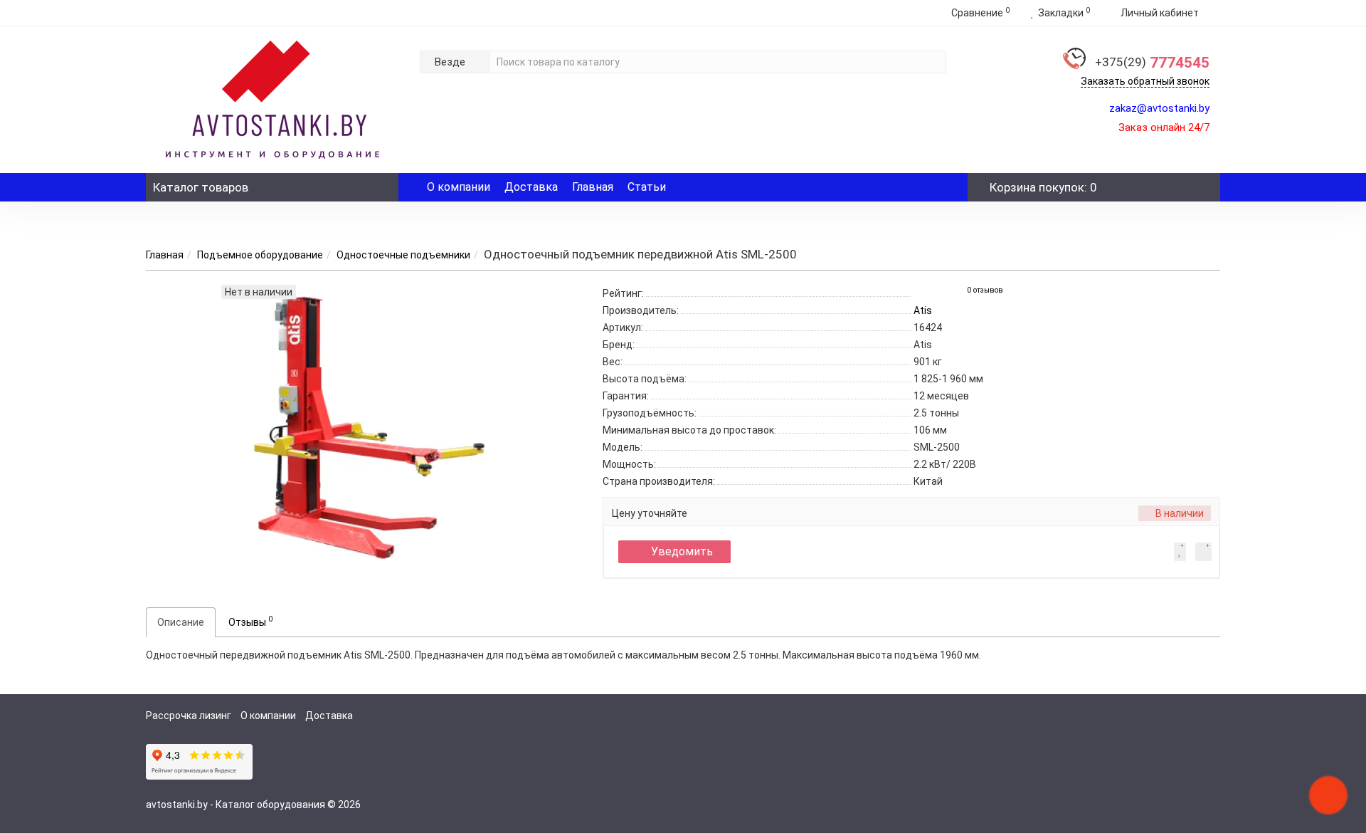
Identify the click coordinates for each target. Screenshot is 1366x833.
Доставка (531, 187)
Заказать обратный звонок (1145, 81)
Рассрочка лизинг (188, 715)
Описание (180, 622)
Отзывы (250, 620)
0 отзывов (985, 290)
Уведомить (682, 551)
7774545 (1152, 62)
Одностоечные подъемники (403, 255)
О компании (458, 187)
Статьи (647, 187)
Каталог (200, 187)
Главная (592, 187)
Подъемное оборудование (260, 255)
